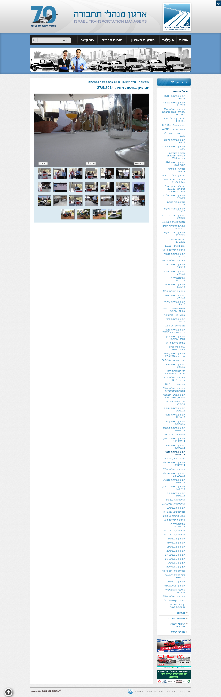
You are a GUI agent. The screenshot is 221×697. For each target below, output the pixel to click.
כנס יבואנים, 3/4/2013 (174, 512)
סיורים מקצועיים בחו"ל (174, 600)
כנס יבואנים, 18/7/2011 (173, 571)
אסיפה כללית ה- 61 (175, 343)
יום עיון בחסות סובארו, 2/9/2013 (174, 481)
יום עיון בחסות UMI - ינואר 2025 (175, 163)
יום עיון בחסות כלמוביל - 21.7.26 (173, 103)
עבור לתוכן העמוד (110, 3)
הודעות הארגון (143, 40)
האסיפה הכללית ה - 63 (173, 260)
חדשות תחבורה (176, 618)
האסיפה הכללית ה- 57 (174, 469)
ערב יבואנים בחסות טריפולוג (175, 402)
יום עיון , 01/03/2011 (175, 585)
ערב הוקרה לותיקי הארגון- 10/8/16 (176, 348)
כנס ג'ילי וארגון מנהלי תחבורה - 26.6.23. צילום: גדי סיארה (175, 189)
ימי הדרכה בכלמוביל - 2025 (174, 134)
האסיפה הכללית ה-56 (174, 520)
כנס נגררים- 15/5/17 (175, 325)
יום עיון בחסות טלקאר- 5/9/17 (174, 303)
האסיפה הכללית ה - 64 (173, 250)
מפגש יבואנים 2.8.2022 (173, 222)
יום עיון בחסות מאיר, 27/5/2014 (123, 87)
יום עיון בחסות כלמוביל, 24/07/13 (173, 487)
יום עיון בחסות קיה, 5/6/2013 (175, 494)
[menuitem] (184, 40)
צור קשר (87, 40)
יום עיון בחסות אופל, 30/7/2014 (175, 446)
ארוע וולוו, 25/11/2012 (174, 530)
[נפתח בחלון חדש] (130, 691)
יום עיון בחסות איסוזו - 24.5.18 (174, 285)
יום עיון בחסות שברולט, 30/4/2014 (173, 463)
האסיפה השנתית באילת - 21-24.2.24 (173, 180)
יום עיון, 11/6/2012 (175, 546)
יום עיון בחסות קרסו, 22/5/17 (175, 320)
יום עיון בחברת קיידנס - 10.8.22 (173, 216)
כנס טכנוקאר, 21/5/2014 (173, 458)
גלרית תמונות (129, 82)
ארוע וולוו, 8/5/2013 (175, 499)
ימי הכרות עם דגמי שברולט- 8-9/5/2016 (175, 372)
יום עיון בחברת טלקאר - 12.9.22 (173, 210)
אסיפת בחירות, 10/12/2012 (177, 525)
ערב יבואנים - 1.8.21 (175, 246)
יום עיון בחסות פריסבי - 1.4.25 (173, 147)
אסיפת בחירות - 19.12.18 (177, 279)
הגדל (92, 163)
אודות (183, 40)
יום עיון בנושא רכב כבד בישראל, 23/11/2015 (174, 396)
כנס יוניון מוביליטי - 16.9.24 (176, 170)
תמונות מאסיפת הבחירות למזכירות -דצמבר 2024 (176, 156)
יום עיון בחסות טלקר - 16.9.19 (174, 265)
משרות (181, 612)
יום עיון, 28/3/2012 (175, 550)
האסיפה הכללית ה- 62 (174, 291)
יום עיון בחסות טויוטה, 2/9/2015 (174, 409)
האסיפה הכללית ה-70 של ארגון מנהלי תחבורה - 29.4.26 (173, 112)
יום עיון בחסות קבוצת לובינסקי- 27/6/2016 (174, 354)
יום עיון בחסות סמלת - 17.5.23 (174, 196)
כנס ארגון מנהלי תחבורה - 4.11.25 (173, 119)
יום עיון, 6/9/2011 (176, 563)
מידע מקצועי (179, 82)
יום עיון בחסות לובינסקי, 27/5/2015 (173, 429)
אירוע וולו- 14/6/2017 (174, 315)
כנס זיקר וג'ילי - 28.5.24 (173, 175)
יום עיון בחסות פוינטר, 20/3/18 (174, 296)
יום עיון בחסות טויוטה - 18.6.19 (174, 272)
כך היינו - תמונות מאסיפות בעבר (177, 605)
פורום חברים (112, 40)
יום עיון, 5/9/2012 (176, 538)
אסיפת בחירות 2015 (175, 384)
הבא (44, 163)
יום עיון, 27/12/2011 (175, 554)
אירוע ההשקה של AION (173, 129)
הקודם (138, 163)
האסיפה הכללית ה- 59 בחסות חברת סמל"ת (174, 389)
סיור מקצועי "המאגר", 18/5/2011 (174, 576)
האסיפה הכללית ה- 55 (174, 596)
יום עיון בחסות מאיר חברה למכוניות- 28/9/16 (173, 331)
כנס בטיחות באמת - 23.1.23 (175, 203)
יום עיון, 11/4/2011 (175, 581)
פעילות (168, 40)
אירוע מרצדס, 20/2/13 (174, 516)
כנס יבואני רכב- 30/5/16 (173, 360)
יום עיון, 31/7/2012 (175, 542)
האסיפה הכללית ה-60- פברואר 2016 (174, 378)
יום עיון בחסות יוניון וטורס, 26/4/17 (175, 337)
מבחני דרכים (178, 632)
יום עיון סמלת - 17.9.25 (173, 125)
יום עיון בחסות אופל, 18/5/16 (175, 365)
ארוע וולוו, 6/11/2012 (174, 534)
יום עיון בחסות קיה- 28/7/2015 (175, 422)
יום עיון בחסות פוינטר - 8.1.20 (174, 255)
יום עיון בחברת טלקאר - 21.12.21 (173, 233)
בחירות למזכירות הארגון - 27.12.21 (173, 227)
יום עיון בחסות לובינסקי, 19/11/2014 (173, 439)
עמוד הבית (144, 82)
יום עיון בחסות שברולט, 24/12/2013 (173, 474)
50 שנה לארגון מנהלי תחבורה (175, 591)
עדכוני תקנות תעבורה (178, 625)
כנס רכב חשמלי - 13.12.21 (177, 240)
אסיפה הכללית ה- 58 (175, 434)
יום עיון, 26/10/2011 (175, 559)
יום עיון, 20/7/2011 (175, 567)
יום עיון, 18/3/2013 (175, 507)
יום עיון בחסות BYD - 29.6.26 (174, 97)
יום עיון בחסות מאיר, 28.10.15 (175, 416)
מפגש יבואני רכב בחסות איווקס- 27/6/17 (173, 309)
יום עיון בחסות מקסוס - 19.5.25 (173, 141)
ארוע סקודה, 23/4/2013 (173, 503)
